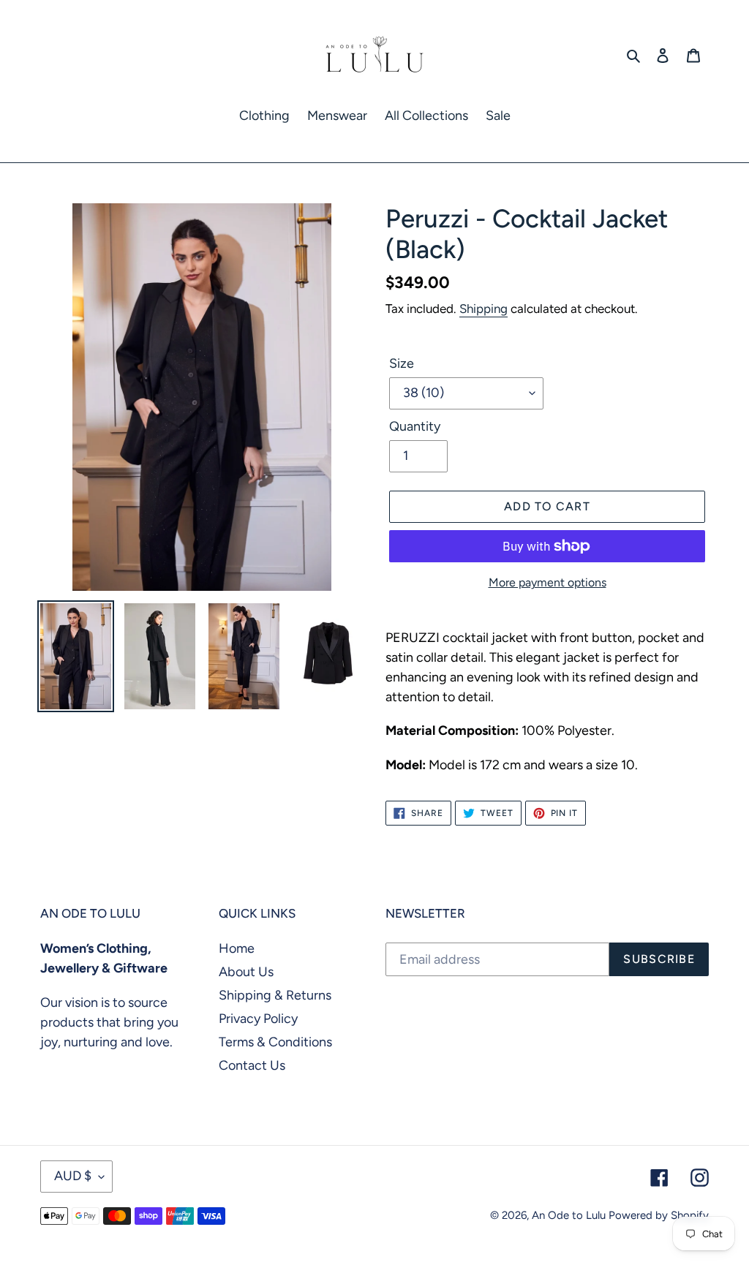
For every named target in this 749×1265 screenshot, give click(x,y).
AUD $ (72, 1176)
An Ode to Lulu (569, 1215)
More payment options (547, 582)
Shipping (483, 308)
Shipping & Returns (275, 995)
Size (401, 363)
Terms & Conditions (275, 1042)
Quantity (414, 426)
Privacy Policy (258, 1019)
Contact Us (252, 1065)
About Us (246, 972)
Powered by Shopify (659, 1215)
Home (237, 948)
